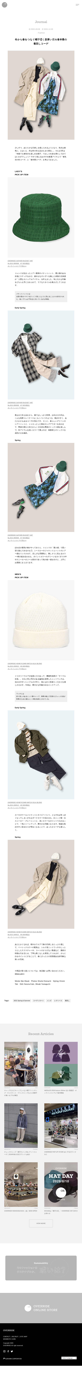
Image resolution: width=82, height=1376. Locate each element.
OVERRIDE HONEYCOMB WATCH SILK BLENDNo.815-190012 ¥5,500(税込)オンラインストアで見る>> (25, 666)
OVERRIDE (7, 1345)
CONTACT (6, 1336)
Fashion (41, 33)
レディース (58, 1000)
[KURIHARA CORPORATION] (12, 1358)
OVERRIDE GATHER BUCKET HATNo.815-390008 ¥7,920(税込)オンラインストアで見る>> (20, 263)
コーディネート (38, 1000)
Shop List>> (19, 974)
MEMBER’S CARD (9, 1339)
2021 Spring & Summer (22, 1000)
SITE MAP (23, 1336)
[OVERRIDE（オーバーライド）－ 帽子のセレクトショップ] (4, 5)
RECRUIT (15, 1336)
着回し (67, 1000)
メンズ (49, 1000)
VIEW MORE (41, 1223)
